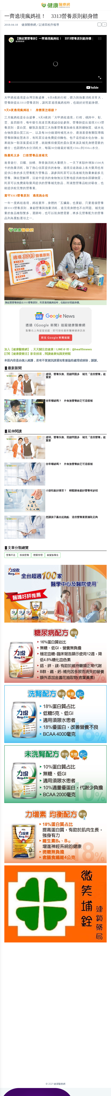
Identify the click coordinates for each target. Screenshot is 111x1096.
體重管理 (38, 555)
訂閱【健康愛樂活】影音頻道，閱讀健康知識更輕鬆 (37, 353)
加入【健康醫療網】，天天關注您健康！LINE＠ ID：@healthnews (48, 349)
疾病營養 (24, 555)
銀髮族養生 (53, 555)
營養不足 (10, 555)
